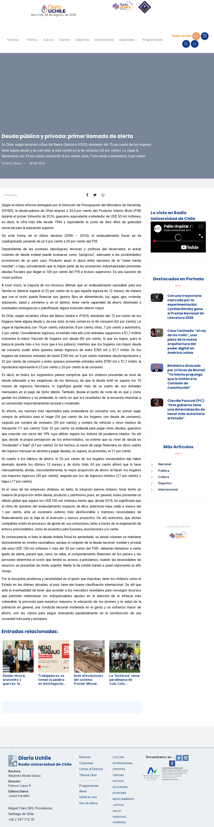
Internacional (104, 40)
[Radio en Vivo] (196, 36)
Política (32, 40)
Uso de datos (88, 803)
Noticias (13, 40)
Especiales (126, 40)
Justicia (118, 804)
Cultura (48, 40)
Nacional (164, 464)
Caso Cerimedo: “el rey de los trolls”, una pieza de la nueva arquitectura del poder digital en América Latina (186, 341)
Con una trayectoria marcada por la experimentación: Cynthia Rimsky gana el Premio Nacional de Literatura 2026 (185, 307)
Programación (153, 40)
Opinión (64, 40)
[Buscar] (186, 44)
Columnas (86, 763)
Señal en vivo (88, 797)
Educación (120, 787)
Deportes (82, 40)
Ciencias (118, 775)
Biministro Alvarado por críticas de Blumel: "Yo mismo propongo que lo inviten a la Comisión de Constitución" (186, 376)
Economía (11, 195)
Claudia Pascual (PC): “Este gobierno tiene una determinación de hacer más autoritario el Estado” (186, 409)
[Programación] (205, 36)
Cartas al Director (91, 769)
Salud (117, 811)
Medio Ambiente (123, 799)
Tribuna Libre (88, 775)
